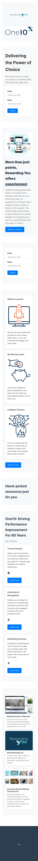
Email (9, 91)
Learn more (14, 580)
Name (9, 100)
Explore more (13, 465)
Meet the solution (15, 229)
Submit (12, 111)
